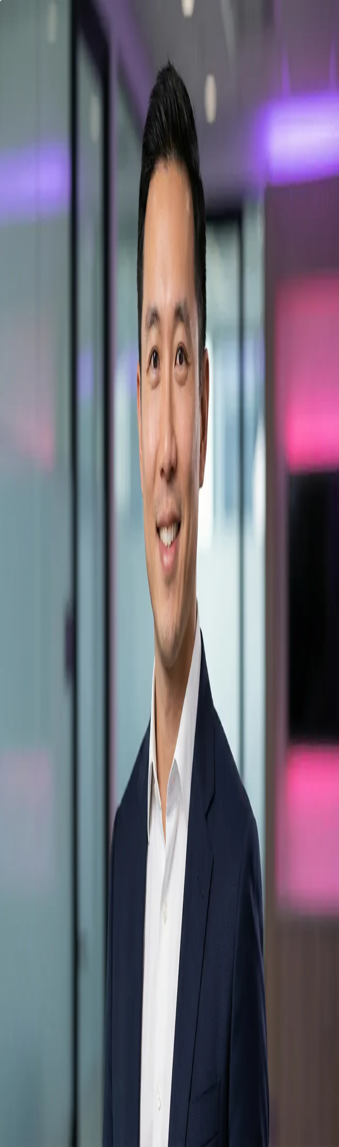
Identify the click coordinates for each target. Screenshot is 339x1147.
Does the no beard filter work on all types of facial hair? (15, 388)
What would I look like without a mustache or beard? (14, 384)
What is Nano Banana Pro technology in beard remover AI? (16, 402)
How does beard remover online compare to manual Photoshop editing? (19, 393)
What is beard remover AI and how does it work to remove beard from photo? (21, 365)
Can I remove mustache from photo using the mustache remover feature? (20, 379)
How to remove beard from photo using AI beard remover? (16, 370)
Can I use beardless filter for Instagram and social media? (16, 397)
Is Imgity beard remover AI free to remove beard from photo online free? (19, 374)
